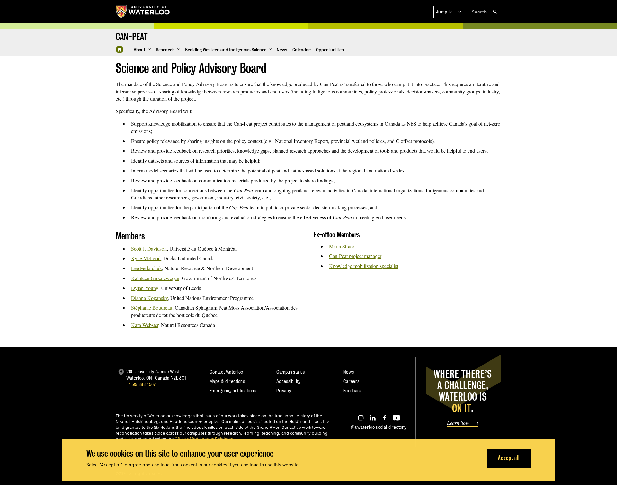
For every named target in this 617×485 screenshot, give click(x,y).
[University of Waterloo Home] (143, 11)
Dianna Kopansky (149, 298)
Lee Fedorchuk (146, 268)
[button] (449, 12)
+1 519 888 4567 (141, 384)
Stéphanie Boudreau (151, 307)
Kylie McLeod (146, 258)
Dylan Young (144, 288)
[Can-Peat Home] (119, 49)
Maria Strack (342, 246)
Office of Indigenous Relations (204, 438)
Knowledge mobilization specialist (363, 265)
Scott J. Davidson (149, 248)
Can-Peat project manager (355, 255)
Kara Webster (144, 325)
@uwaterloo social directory (378, 427)
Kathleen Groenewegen (155, 278)
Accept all (509, 457)
